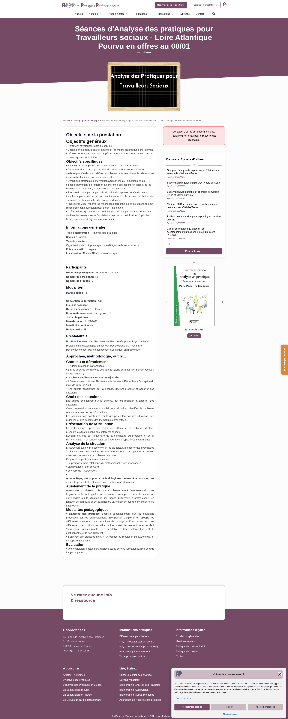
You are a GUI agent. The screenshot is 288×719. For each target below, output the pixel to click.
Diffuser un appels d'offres (134, 636)
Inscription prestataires (205, 5)
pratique (133, 165)
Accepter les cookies (192, 707)
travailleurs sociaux (132, 153)
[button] (279, 674)
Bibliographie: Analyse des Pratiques (139, 684)
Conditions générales (187, 636)
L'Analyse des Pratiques (76, 679)
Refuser (228, 707)
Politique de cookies (187, 651)
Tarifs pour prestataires (132, 656)
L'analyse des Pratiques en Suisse (82, 684)
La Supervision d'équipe (76, 689)
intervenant (137, 490)
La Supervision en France (77, 694)
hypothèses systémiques (136, 439)
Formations (141, 14)
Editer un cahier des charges (135, 675)
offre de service (103, 146)
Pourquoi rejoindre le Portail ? (136, 651)
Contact (200, 14)
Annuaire (94, 14)
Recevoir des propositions (170, 5)
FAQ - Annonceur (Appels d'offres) (138, 646)
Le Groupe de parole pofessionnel (82, 699)
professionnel (78, 428)
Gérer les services (183, 698)
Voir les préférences (265, 707)
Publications (163, 14)
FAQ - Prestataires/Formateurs (136, 641)
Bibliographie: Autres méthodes (136, 694)
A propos (185, 14)
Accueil (79, 14)
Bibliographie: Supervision (133, 689)
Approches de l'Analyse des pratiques (140, 699)
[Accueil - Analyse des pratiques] (91, 5)
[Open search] (213, 13)
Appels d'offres (116, 14)
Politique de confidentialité (190, 646)
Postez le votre (194, 251)
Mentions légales (230, 714)
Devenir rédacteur (129, 679)
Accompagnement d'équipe (86, 120)
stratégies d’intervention (94, 180)
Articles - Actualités (74, 675)
